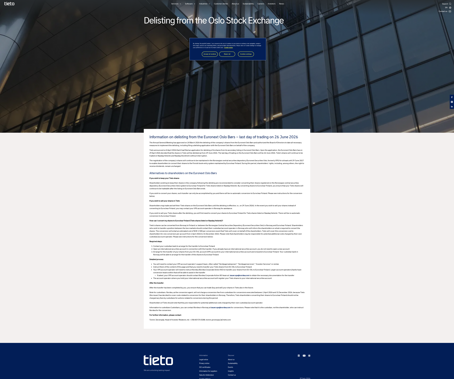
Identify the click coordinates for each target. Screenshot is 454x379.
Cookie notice (228, 47)
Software (189, 3)
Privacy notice (204, 363)
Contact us (232, 375)
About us (235, 3)
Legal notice (203, 360)
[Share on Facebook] (452, 97)
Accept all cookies (210, 54)
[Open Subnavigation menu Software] (194, 3)
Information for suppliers (208, 371)
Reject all (227, 54)
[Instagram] (309, 355)
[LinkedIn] (299, 355)
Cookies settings (246, 54)
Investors (271, 3)
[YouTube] (304, 355)
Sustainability (248, 3)
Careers (261, 3)
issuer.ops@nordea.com (239, 275)
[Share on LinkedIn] (452, 106)
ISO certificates (204, 367)
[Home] (9, 3)
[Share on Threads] (452, 101)
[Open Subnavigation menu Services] (180, 3)
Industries (203, 3)
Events (230, 367)
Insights (231, 371)
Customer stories (221, 3)
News (281, 3)
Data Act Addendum (206, 375)
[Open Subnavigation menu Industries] (209, 3)
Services (174, 3)
